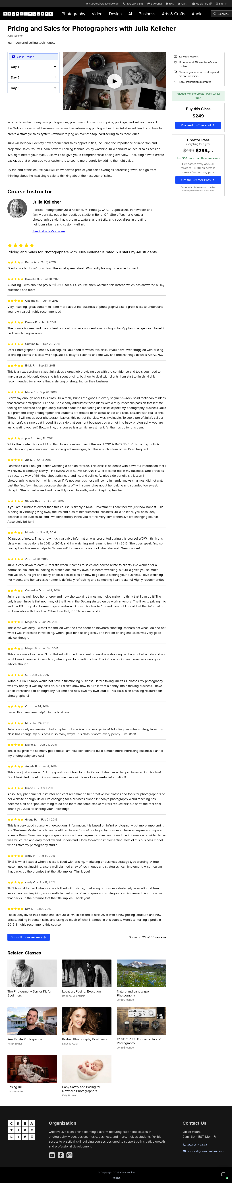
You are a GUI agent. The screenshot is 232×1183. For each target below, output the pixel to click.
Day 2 (15, 77)
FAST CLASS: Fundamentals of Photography (139, 1041)
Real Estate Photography (24, 1039)
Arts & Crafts (173, 14)
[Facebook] (60, 1155)
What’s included (206, 190)
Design (115, 14)
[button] (223, 1174)
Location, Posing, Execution (81, 991)
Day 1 (15, 66)
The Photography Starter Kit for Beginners (29, 993)
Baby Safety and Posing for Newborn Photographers (81, 1089)
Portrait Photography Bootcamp (84, 1039)
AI (130, 14)
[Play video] (114, 81)
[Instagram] (69, 1155)
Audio (197, 14)
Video (97, 14)
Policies (116, 1178)
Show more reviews (27, 937)
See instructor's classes (48, 231)
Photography (73, 14)
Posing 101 (14, 1087)
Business (147, 14)
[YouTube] (52, 1155)
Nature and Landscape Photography (133, 993)
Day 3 (15, 88)
